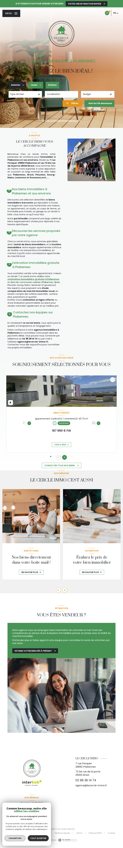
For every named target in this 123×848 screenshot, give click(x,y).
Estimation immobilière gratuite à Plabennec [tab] (35, 265)
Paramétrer (15, 838)
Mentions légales (62, 833)
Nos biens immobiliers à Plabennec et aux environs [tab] (31, 191)
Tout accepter (38, 838)
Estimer (52, 84)
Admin (79, 833)
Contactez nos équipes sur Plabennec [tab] (33, 314)
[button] (64, 457)
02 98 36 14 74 (85, 780)
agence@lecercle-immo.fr (91, 785)
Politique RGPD (95, 833)
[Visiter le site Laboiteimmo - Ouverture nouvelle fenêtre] (67, 840)
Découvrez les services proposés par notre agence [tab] (36, 233)
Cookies (111, 833)
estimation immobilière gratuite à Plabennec (33, 279)
